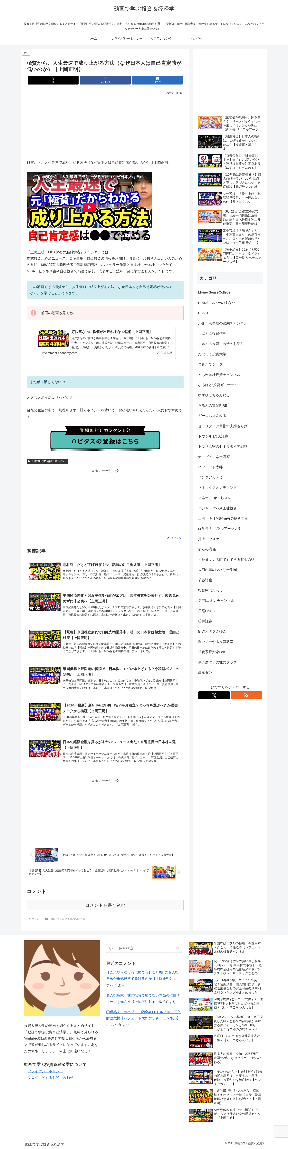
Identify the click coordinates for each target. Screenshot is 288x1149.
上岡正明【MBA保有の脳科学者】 (49, 461)
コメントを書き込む (105, 905)
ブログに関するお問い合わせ (50, 1078)
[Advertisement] (105, 125)
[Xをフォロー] (214, 695)
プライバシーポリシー (45, 1071)
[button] (177, 948)
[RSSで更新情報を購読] (246, 695)
